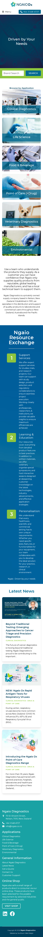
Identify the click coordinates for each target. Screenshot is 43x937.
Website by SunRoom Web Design (21, 933)
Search (33, 73)
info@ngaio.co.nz (14, 826)
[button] (6, 11)
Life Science (7, 839)
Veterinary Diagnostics (12, 849)
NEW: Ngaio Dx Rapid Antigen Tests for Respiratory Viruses (19, 693)
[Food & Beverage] (21, 158)
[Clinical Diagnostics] (21, 102)
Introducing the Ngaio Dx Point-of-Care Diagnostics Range (21, 759)
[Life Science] (21, 130)
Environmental (9, 852)
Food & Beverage (10, 843)
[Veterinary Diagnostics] (21, 215)
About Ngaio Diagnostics (13, 862)
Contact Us (7, 872)
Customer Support (11, 875)
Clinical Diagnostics (16, 640)
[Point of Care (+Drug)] (21, 186)
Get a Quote (8, 869)
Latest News (8, 866)
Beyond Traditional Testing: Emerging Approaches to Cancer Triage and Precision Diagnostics (20, 630)
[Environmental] (21, 243)
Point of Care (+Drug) (12, 846)
